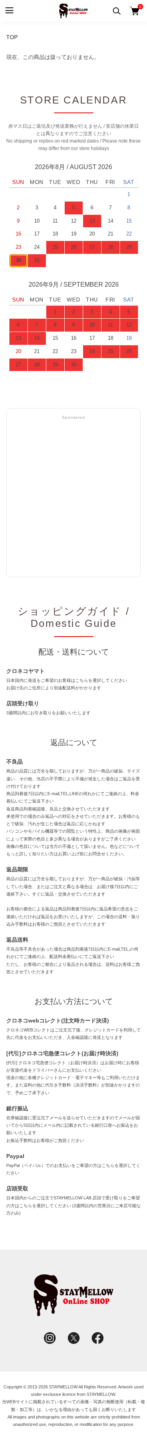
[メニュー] (9, 10)
